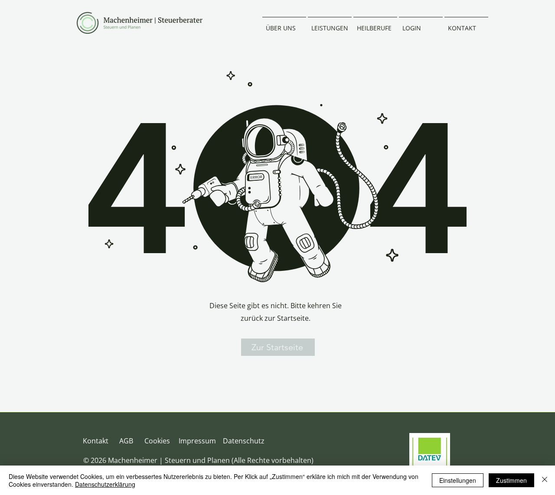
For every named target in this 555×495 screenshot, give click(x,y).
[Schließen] (544, 480)
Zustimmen (511, 480)
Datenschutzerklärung (105, 484)
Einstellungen (457, 480)
